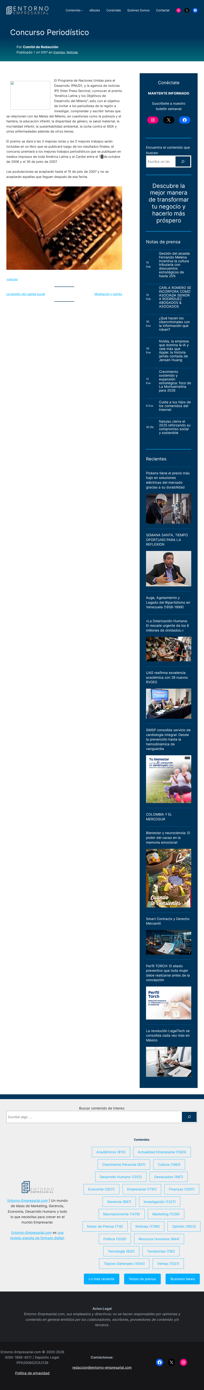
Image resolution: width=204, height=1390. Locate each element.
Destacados (168, 1177)
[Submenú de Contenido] (82, 10)
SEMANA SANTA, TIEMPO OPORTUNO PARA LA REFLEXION (167, 539)
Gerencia (119, 1202)
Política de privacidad (32, 1373)
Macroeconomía (121, 1214)
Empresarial (142, 1189)
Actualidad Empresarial (162, 1152)
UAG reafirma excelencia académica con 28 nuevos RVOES (167, 677)
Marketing (166, 1214)
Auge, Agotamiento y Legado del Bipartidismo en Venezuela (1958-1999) (168, 602)
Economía (101, 1189)
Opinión (184, 1226)
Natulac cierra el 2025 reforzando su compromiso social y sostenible (174, 427)
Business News (183, 1279)
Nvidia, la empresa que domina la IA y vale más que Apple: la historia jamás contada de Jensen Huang (174, 350)
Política (114, 1239)
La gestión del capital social (25, 294)
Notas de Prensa (105, 1226)
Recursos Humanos (159, 1239)
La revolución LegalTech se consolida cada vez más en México (168, 1035)
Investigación (160, 1202)
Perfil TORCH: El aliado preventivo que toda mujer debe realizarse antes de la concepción (168, 973)
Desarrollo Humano (121, 1177)
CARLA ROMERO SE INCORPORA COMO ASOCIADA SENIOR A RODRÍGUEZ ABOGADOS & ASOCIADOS (175, 297)
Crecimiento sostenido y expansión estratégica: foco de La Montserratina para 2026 (175, 381)
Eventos (59, 52)
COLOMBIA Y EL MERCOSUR (159, 816)
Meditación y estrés (108, 294)
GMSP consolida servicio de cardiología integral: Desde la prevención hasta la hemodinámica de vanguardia (168, 739)
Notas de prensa (142, 1279)
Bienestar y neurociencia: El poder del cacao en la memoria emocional (168, 837)
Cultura (169, 1164)
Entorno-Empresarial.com (27, 1200)
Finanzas (182, 1189)
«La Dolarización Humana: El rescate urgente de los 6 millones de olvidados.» (167, 625)
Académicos (111, 1152)
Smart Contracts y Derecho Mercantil (167, 921)
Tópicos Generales (124, 1263)
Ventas (168, 1263)
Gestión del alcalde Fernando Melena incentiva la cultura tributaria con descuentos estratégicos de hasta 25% (174, 265)
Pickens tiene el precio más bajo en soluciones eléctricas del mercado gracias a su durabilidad (168, 480)
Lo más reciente (101, 1279)
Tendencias (161, 1251)
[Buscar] (183, 161)
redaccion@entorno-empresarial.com (102, 1367)
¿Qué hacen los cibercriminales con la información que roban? (174, 323)
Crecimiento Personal (123, 1164)
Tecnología (121, 1251)
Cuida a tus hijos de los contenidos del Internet (175, 405)
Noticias (72, 52)
